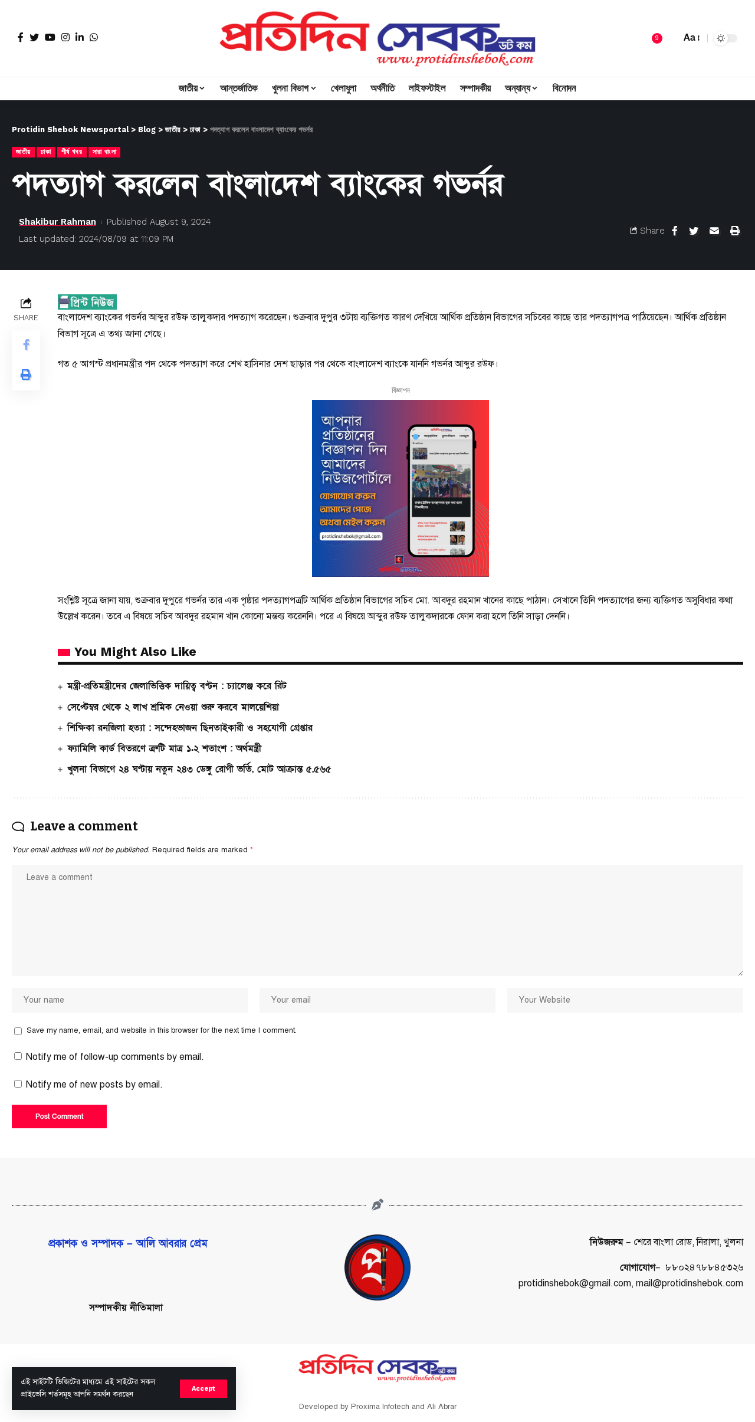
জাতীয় (23, 151)
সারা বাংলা (105, 151)
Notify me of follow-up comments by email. (115, 1057)
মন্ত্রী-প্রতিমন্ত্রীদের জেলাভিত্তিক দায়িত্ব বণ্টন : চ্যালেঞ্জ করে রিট (177, 685)
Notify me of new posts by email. (94, 1085)
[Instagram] (65, 37)
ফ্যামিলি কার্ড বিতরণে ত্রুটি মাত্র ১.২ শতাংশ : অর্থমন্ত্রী (164, 748)
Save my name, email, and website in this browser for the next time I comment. (162, 1030)
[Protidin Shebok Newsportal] (377, 38)
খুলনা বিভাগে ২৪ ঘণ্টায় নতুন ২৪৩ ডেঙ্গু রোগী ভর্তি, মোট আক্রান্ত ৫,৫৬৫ (199, 769)
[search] (669, 38)
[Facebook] (21, 37)
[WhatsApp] (94, 37)
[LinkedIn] (80, 37)
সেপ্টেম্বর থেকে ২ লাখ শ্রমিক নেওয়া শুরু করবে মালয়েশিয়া (173, 707)
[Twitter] (34, 37)
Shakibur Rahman (57, 221)
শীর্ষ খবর (72, 151)
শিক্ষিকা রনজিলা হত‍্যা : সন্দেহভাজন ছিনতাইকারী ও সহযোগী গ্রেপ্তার (190, 727)
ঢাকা (46, 151)
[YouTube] (50, 37)
